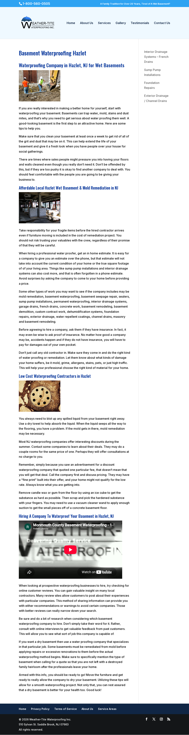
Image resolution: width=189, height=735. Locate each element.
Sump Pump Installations (152, 72)
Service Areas (107, 708)
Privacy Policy (40, 708)
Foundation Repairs (151, 85)
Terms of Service (65, 708)
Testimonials (140, 23)
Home (71, 23)
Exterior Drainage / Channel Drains (156, 98)
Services (104, 23)
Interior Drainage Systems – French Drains (156, 57)
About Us (86, 23)
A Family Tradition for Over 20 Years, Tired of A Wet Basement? (135, 3)
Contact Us (162, 23)
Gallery (121, 23)
